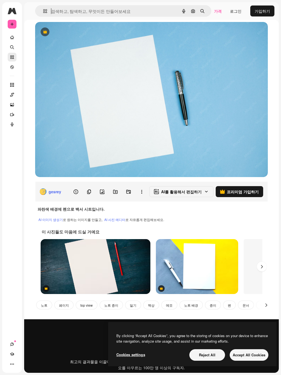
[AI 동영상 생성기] (12, 114)
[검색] (12, 47)
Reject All (207, 354)
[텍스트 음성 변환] (12, 124)
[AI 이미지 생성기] (12, 104)
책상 (151, 305)
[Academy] (12, 354)
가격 (218, 11)
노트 (44, 305)
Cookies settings (130, 354)
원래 (67, 32)
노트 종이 (111, 305)
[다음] (262, 266)
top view (86, 305)
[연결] (12, 344)
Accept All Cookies (249, 354)
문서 (246, 305)
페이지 (64, 305)
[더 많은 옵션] (141, 191)
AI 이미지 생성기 (50, 219)
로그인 (235, 11)
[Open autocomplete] (42, 11)
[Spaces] (12, 94)
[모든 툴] (12, 84)
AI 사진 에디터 (114, 219)
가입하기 (262, 11)
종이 (213, 305)
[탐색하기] (12, 67)
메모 (169, 305)
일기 (133, 305)
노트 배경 (191, 305)
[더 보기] (12, 364)
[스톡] (12, 57)
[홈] (12, 37)
